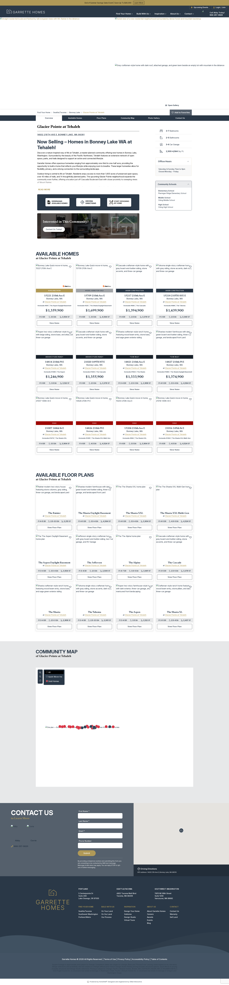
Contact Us (180, 118)
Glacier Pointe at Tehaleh (93, 112)
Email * (82, 831)
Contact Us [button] (174, 911)
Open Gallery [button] (173, 105)
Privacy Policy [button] (124, 959)
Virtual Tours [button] (129, 920)
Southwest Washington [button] (88, 914)
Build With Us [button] (143, 14)
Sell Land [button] (174, 917)
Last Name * (84, 821)
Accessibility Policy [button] (140, 959)
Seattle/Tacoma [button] (85, 911)
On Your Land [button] (107, 911)
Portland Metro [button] (84, 917)
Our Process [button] (106, 917)
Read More (44, 189)
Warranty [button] (173, 914)
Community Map (127, 118)
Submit (86, 853)
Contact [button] (188, 14)
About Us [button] (174, 14)
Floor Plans (101, 118)
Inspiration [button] (159, 14)
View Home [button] (54, 323)
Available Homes (75, 118)
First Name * (84, 811)
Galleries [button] (128, 914)
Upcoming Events (201, 7)
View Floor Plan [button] (54, 527)
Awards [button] (150, 917)
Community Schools (167, 184)
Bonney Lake (74, 112)
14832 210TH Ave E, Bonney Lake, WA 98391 (61, 134)
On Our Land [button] (106, 914)
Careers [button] (150, 914)
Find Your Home (123, 14)
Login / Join (221, 7)
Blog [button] (149, 923)
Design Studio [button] (130, 917)
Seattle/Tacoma (59, 112)
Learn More (138, 3)
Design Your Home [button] (132, 911)
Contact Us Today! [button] (54, 229)
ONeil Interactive (136, 982)
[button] (57, 63)
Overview (49, 118)
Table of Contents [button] (159, 959)
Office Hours (165, 161)
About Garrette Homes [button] (156, 911)
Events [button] (150, 920)
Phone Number (85, 841)
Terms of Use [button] (110, 959)
